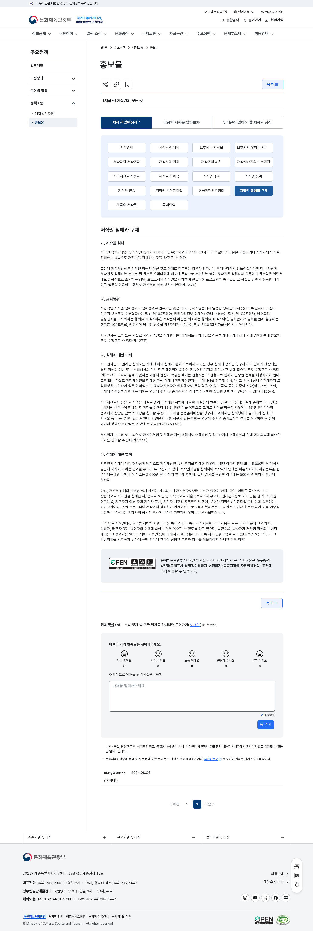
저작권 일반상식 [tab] (124, 124)
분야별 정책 (38, 91)
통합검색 (232, 20)
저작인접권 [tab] (211, 176)
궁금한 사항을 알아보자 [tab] (181, 122)
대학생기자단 (44, 114)
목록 (270, 84)
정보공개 (39, 33)
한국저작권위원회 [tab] (211, 191)
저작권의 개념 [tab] (169, 147)
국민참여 (66, 33)
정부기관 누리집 (218, 837)
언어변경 (243, 12)
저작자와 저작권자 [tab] (126, 162)
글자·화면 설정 (274, 12)
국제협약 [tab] (169, 205)
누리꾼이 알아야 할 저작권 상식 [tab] (247, 122)
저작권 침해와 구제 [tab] (256, 190)
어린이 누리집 (214, 12)
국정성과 (36, 78)
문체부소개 (232, 33)
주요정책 (203, 33)
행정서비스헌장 (76, 917)
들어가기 (254, 20)
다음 (208, 804)
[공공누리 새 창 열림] (132, 563)
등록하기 (265, 724)
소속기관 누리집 (40, 837)
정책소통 (36, 103)
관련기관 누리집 (129, 837)
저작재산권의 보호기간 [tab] (253, 162)
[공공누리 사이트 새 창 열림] (264, 920)
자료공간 (176, 33)
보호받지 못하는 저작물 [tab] (254, 147)
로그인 (195, 625)
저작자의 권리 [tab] (169, 162)
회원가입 (277, 20)
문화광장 (122, 33)
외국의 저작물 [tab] (127, 205)
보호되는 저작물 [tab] (211, 147)
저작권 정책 (56, 917)
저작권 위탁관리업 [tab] (169, 191)
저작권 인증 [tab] (126, 191)
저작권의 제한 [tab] (211, 162)
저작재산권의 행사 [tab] (126, 176)
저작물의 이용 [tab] (169, 176)
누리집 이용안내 (99, 917)
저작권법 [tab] (126, 147)
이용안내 (261, 33)
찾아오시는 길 (274, 881)
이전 (176, 804)
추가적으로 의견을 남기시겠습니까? (135, 674)
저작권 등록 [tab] (253, 176)
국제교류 (149, 33)
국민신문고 (211, 759)
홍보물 (39, 122)
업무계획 (36, 66)
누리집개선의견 (121, 917)
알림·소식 (94, 33)
